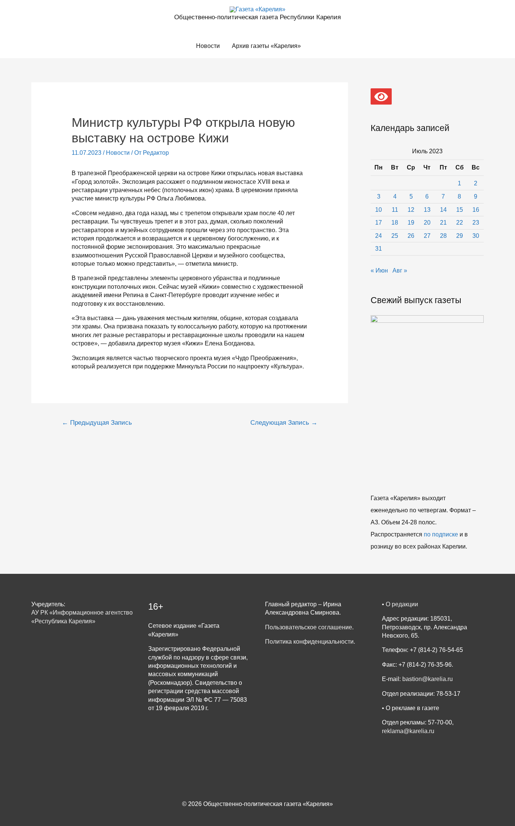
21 (443, 222)
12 (411, 209)
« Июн (379, 270)
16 (475, 209)
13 (427, 209)
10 (378, 209)
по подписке (441, 534)
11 (395, 209)
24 (378, 236)
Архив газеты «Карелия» (266, 46)
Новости (208, 46)
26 (411, 236)
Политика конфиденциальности (309, 641)
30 (475, 236)
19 (411, 222)
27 (427, 236)
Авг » (399, 270)
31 (378, 248)
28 (443, 236)
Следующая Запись (283, 422)
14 (443, 209)
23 (475, 222)
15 (459, 209)
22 (459, 222)
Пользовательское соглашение (308, 627)
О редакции (402, 604)
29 (459, 236)
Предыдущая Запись (97, 422)
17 (378, 222)
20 (427, 222)
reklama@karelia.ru (408, 731)
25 (394, 236)
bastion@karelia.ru (427, 679)
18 (394, 222)
